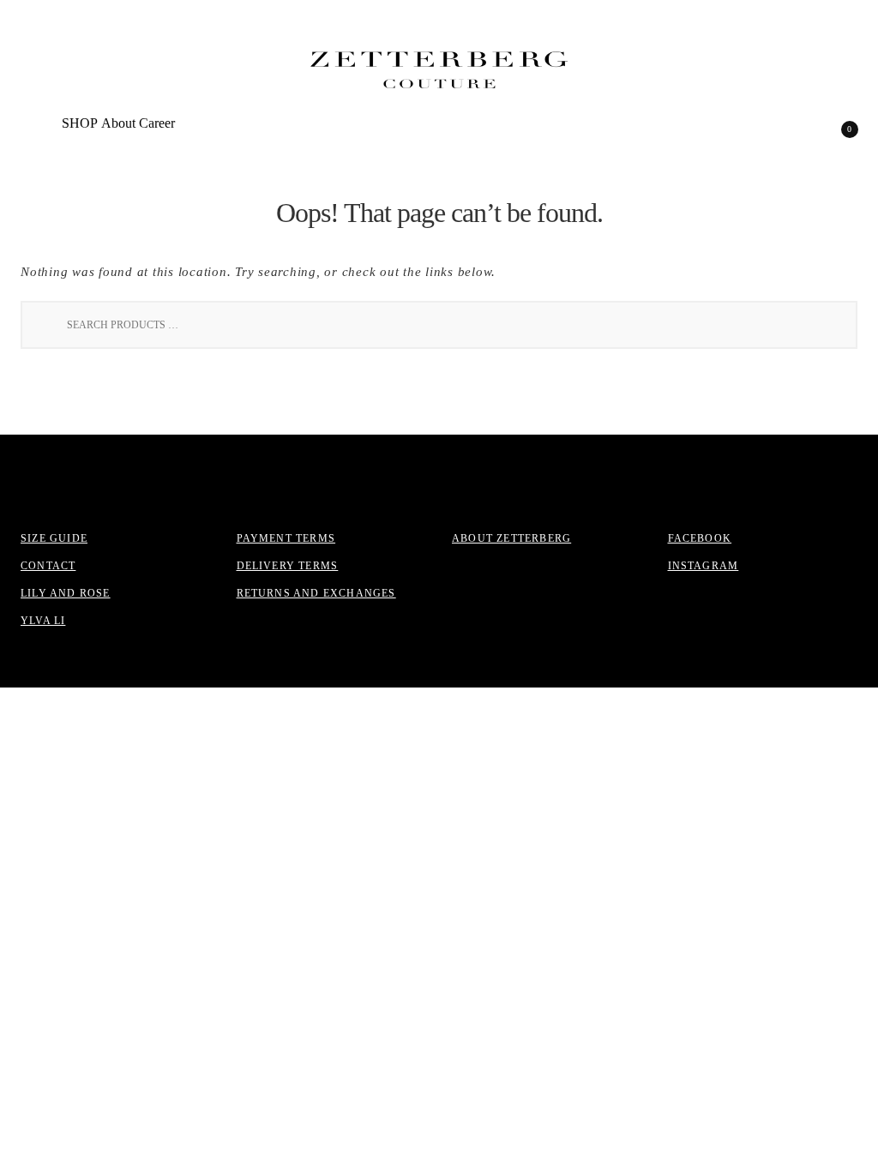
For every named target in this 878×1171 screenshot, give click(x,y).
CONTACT (48, 566)
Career (157, 123)
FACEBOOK (700, 538)
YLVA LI (43, 621)
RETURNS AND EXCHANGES (316, 593)
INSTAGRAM (703, 566)
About (118, 123)
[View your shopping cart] (837, 134)
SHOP (80, 123)
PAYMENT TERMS (286, 538)
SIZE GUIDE (54, 538)
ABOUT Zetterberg (511, 538)
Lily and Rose (66, 593)
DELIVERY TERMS (288, 566)
